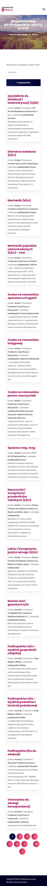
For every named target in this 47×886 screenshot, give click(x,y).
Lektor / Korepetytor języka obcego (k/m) (23, 550)
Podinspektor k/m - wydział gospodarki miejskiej (22, 649)
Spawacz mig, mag (21, 448)
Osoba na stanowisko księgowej (23, 341)
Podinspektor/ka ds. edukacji (22, 752)
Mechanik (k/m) (19, 200)
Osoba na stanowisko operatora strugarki (23, 296)
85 (36, 844)
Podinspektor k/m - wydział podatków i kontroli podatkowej (22, 702)
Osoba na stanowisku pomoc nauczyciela (23, 393)
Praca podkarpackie (18, 35)
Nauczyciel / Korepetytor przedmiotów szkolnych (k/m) (19, 495)
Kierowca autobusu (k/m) (22, 153)
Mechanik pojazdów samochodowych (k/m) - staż (22, 249)
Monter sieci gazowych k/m (18, 602)
